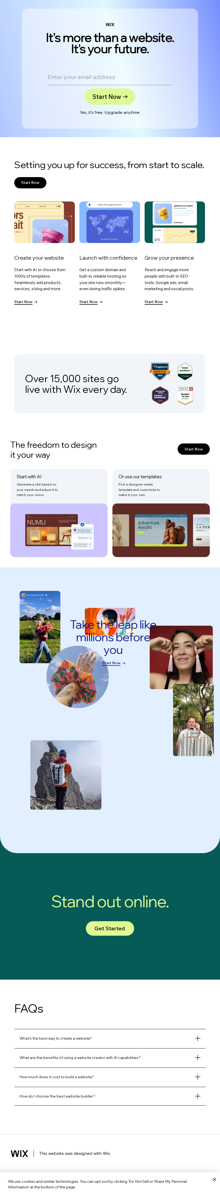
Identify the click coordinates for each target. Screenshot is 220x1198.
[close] (214, 1180)
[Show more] (110, 1038)
